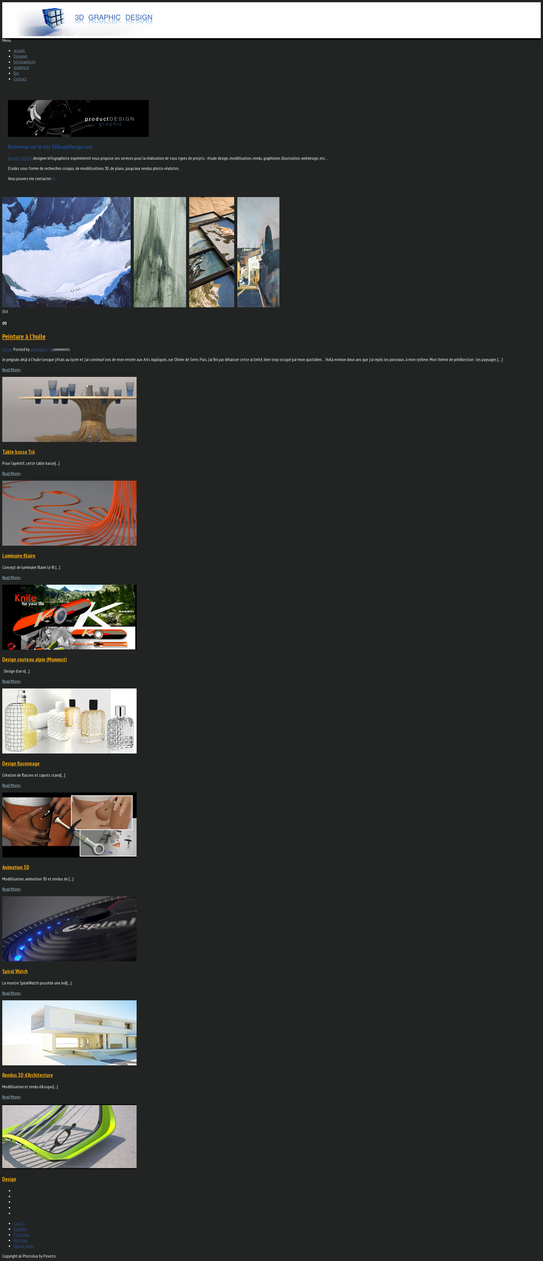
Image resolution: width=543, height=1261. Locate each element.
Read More (11, 369)
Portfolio (21, 1234)
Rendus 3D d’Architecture (27, 1075)
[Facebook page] (277, 1196)
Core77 (19, 1223)
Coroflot (20, 1229)
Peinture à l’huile (24, 336)
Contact (20, 78)
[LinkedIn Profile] (277, 1207)
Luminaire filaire (18, 555)
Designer (20, 56)
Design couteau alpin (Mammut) (34, 659)
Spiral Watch (15, 971)
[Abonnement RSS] (277, 1213)
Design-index (24, 1246)
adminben (38, 349)
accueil (19, 50)
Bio (16, 73)
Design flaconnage (21, 763)
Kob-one (20, 1240)
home (7, 349)
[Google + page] (277, 1190)
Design (9, 1179)
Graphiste (21, 67)
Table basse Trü (18, 451)
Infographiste (25, 61)
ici (53, 178)
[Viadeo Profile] (277, 1201)
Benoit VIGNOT (20, 158)
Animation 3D (15, 867)
